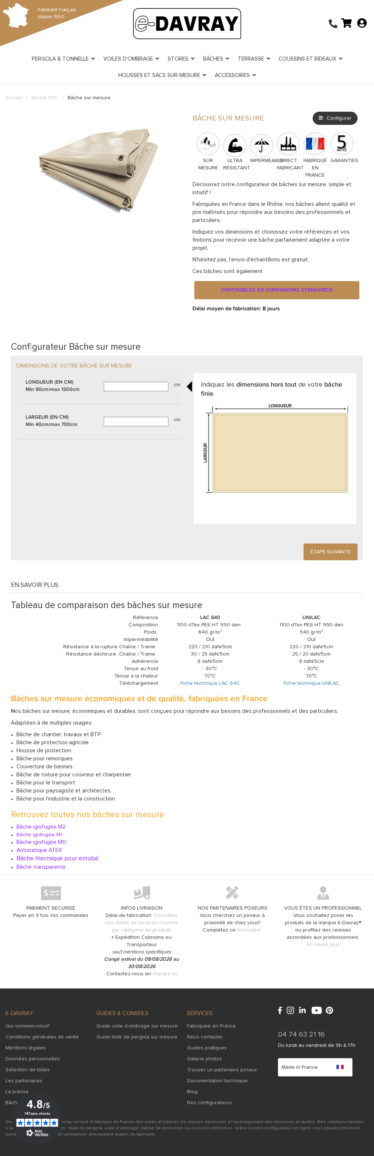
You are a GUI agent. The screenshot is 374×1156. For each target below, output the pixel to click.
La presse (17, 1091)
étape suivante (330, 551)
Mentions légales (25, 1048)
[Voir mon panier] (346, 22)
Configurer (339, 118)
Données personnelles (32, 1058)
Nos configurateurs (209, 1102)
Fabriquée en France (211, 1026)
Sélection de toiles (27, 1069)
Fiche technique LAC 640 (210, 683)
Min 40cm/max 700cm (51, 421)
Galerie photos (204, 1058)
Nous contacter (205, 1037)
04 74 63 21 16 (301, 1034)
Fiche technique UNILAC (311, 683)
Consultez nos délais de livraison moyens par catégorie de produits (141, 923)
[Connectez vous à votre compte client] (362, 22)
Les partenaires (23, 1080)
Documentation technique (217, 1080)
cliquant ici (165, 973)
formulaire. (249, 930)
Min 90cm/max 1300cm (53, 386)
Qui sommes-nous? (27, 1026)
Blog (192, 1091)
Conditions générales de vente (42, 1037)
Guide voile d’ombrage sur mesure (137, 1026)
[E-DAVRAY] (187, 23)
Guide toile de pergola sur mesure (137, 1037)
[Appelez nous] (333, 24)
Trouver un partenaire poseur (222, 1069)
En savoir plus (323, 944)
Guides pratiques (207, 1048)
